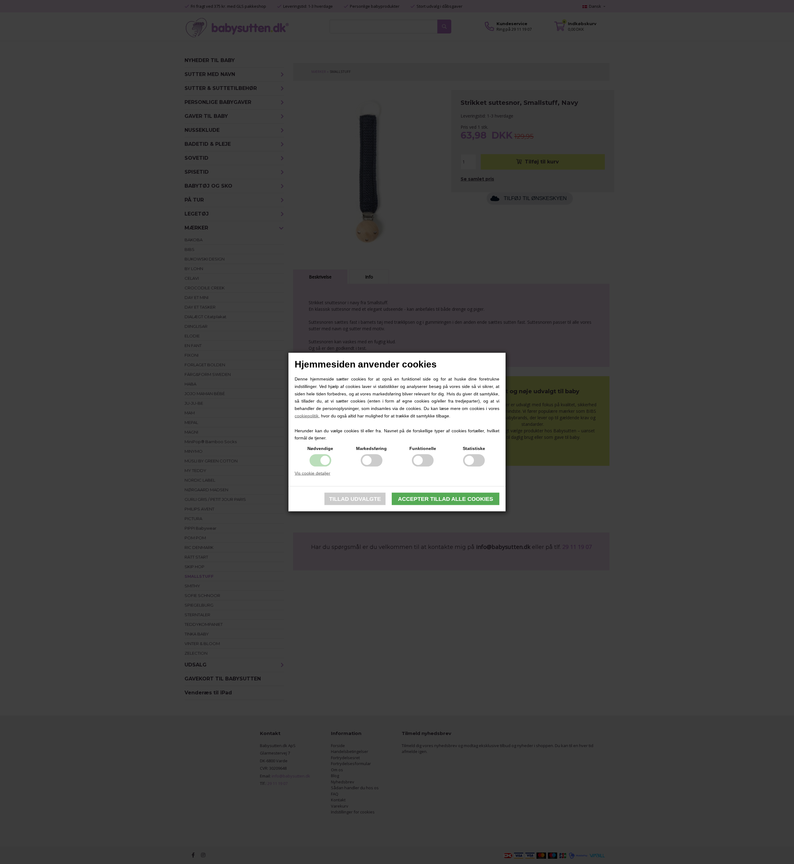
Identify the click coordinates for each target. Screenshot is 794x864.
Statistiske (474, 448)
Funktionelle (422, 448)
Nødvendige (320, 448)
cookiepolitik (307, 415)
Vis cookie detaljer (312, 473)
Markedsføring (371, 448)
